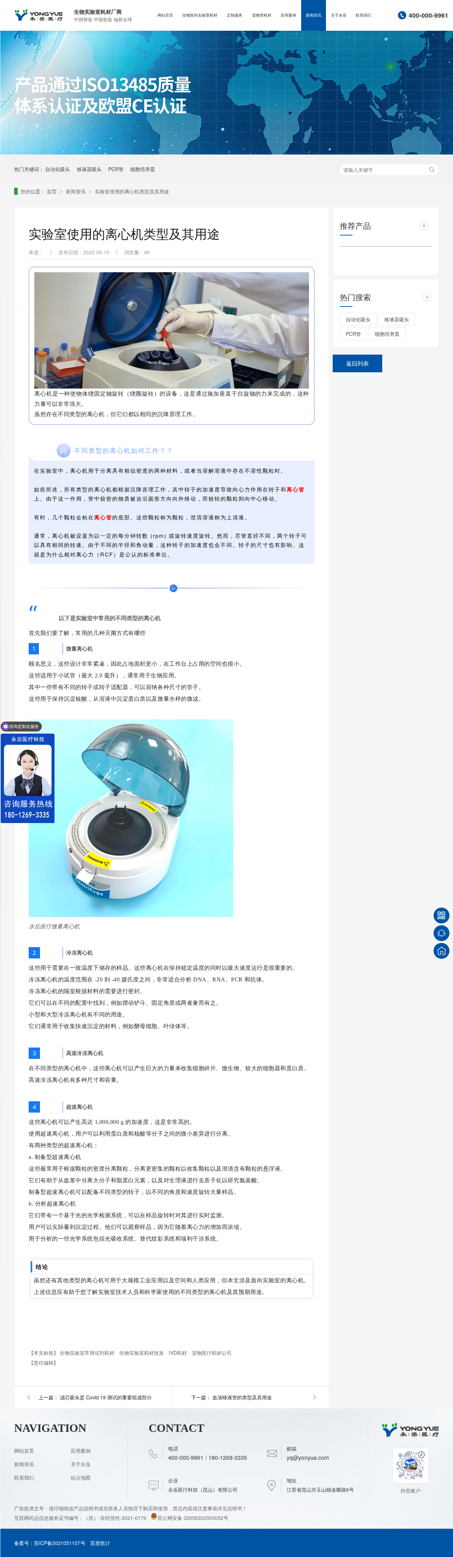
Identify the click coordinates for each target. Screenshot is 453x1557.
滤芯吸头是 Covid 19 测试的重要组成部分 (106, 1397)
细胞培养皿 (142, 169)
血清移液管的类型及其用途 (242, 1397)
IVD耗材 (178, 1352)
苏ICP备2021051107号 (59, 1542)
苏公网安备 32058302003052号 (192, 1517)
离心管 (296, 489)
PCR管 (116, 169)
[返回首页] (441, 951)
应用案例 (288, 15)
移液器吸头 (89, 169)
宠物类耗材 (261, 15)
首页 (52, 191)
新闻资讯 (313, 15)
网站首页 (165, 15)
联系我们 (363, 15)
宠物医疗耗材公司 (211, 1352)
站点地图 (81, 1477)
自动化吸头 (57, 169)
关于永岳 (338, 15)
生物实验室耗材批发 (142, 1352)
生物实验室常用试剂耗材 (88, 1352)
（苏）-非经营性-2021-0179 (116, 1517)
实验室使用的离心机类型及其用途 (132, 191)
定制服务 (234, 15)
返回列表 (357, 363)
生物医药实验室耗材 (199, 15)
